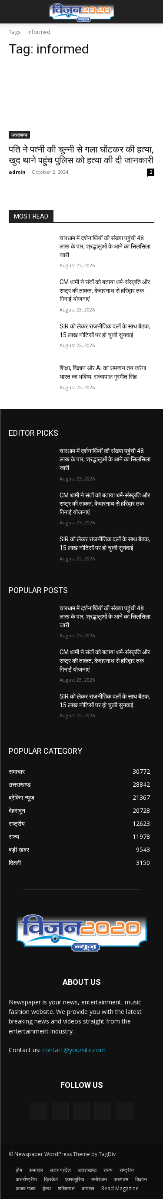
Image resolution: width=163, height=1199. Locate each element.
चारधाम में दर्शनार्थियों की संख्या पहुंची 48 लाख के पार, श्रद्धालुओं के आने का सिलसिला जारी (105, 246)
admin (17, 172)
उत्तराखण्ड (19, 135)
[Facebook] (60, 1111)
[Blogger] (38, 1111)
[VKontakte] (124, 1111)
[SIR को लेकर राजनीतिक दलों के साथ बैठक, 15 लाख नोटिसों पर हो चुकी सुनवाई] (31, 337)
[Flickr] (81, 1111)
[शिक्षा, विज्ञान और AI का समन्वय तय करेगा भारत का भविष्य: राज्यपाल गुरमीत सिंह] (31, 379)
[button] (15, 11)
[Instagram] (102, 1111)
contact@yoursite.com (74, 1050)
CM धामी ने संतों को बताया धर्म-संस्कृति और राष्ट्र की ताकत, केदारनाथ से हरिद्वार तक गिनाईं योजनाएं (105, 290)
